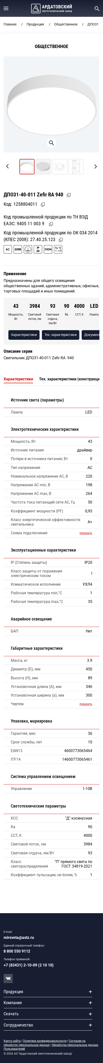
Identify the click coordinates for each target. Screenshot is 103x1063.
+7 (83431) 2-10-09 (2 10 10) (29, 965)
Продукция (35, 24)
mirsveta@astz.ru (19, 937)
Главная (10, 24)
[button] (6, 8)
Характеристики (24, 335)
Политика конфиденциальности (45, 1041)
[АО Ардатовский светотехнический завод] (51, 8)
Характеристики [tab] (18, 379)
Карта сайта (12, 1041)
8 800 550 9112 (17, 951)
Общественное (65, 24)
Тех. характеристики (61, 335)
